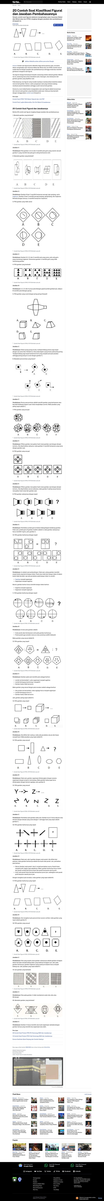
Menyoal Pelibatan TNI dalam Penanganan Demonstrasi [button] (75, 128)
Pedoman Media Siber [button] (39, 1184)
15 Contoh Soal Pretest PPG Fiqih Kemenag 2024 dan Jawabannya (32, 1036)
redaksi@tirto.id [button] (77, 1185)
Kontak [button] (35, 1180)
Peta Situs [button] (56, 1185)
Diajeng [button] (74, 2)
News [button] (68, 2)
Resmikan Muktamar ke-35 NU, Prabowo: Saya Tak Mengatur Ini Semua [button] (51, 1155)
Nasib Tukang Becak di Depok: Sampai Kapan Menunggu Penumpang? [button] (75, 121)
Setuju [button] (100, 1198)
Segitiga (18, 579)
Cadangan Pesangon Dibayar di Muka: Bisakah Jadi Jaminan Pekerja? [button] (74, 106)
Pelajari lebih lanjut (83, 1199)
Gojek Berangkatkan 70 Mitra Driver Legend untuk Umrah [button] (20, 1100)
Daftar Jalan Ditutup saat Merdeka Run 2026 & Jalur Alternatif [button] (19, 1109)
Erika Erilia (15, 24)
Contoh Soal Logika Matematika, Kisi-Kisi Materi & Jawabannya (31, 102)
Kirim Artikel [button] (56, 1184)
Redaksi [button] (35, 1182)
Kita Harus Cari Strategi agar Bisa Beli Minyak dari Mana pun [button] (75, 69)
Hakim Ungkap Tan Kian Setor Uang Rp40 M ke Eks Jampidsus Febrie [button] (47, 1101)
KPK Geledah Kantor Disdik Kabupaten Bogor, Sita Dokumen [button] (21, 1123)
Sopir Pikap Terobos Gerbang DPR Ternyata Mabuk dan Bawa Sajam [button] (47, 1109)
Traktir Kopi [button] (59, 25)
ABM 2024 (28, 1047)
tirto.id (14, 65)
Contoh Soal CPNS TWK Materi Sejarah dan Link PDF (28, 99)
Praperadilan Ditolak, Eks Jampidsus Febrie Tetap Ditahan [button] (48, 1123)
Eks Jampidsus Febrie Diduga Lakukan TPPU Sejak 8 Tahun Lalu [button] (75, 1101)
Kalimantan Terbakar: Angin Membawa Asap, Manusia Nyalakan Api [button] (74, 39)
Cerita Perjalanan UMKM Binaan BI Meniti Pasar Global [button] (19, 1155)
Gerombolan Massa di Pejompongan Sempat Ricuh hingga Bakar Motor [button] (34, 1156)
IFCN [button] (54, 1187)
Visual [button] (85, 2)
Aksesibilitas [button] (56, 1178)
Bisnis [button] (80, 2)
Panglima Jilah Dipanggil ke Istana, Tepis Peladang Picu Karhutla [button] (19, 1132)
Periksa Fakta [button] (61, 2)
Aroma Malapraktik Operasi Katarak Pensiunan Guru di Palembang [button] (74, 47)
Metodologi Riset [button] (37, 1185)
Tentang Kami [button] (36, 1178)
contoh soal (29, 93)
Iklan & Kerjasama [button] (37, 1187)
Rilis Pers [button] (35, 1189)
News (19, 5)
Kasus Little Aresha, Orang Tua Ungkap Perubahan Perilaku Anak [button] (67, 1156)
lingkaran (15, 196)
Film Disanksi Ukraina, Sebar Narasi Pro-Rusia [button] (75, 1109)
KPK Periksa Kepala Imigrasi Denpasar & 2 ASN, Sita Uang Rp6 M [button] (75, 1124)
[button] (16, 2)
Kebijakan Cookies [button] (58, 1182)
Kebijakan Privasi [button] (57, 1180)
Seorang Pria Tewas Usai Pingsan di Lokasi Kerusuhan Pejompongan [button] (20, 1117)
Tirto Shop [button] (56, 1189)
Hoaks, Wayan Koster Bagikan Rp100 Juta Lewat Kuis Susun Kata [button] (75, 62)
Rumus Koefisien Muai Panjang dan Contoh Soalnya (28, 1039)
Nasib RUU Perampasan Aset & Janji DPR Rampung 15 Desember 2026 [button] (75, 137)
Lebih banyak (87, 1094)
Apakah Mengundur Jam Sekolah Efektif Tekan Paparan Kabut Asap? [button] (75, 113)
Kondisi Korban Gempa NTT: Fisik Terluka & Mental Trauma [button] (48, 1116)
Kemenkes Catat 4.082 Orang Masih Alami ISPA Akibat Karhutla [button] (46, 1132)
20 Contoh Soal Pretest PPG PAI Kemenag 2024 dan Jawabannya (32, 1033)
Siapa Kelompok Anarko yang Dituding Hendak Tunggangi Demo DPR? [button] (75, 1117)
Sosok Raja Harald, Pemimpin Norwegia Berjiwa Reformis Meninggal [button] (74, 1132)
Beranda (14, 5)
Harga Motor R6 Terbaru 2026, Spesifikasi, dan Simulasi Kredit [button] (84, 1155)
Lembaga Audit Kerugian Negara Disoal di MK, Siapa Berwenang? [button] (75, 54)
